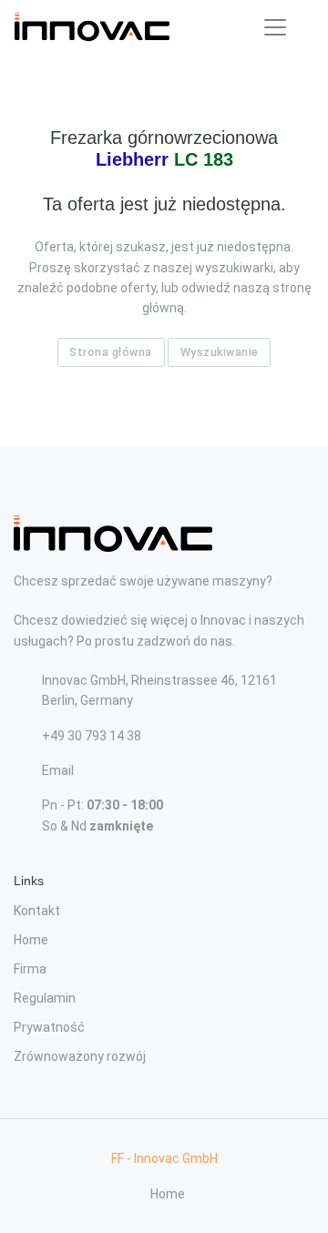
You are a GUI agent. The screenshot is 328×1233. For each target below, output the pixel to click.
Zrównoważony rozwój (80, 1056)
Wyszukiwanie (219, 352)
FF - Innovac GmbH (164, 1158)
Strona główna (110, 352)
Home (31, 939)
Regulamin (45, 998)
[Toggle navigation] (275, 27)
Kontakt (37, 910)
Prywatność (49, 1027)
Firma (30, 969)
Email (58, 770)
